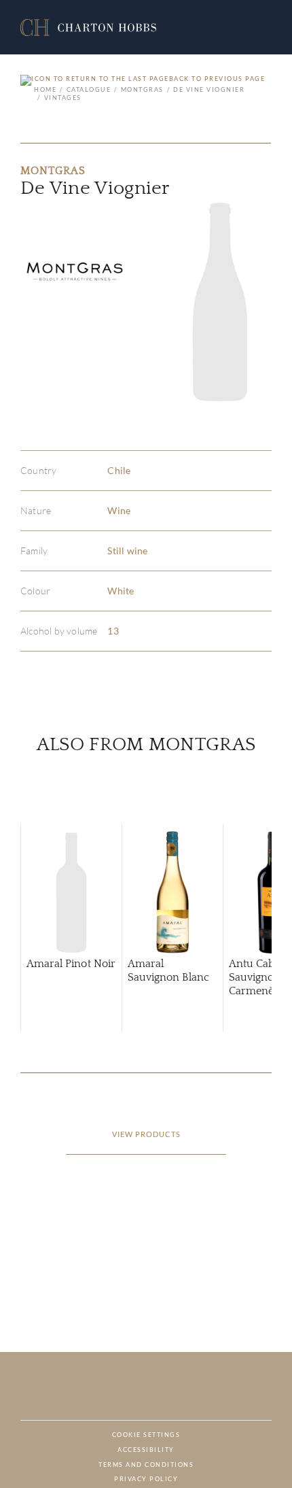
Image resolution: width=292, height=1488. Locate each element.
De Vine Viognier (208, 89)
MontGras (142, 89)
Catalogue (89, 89)
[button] (88, 27)
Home (45, 89)
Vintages (62, 97)
